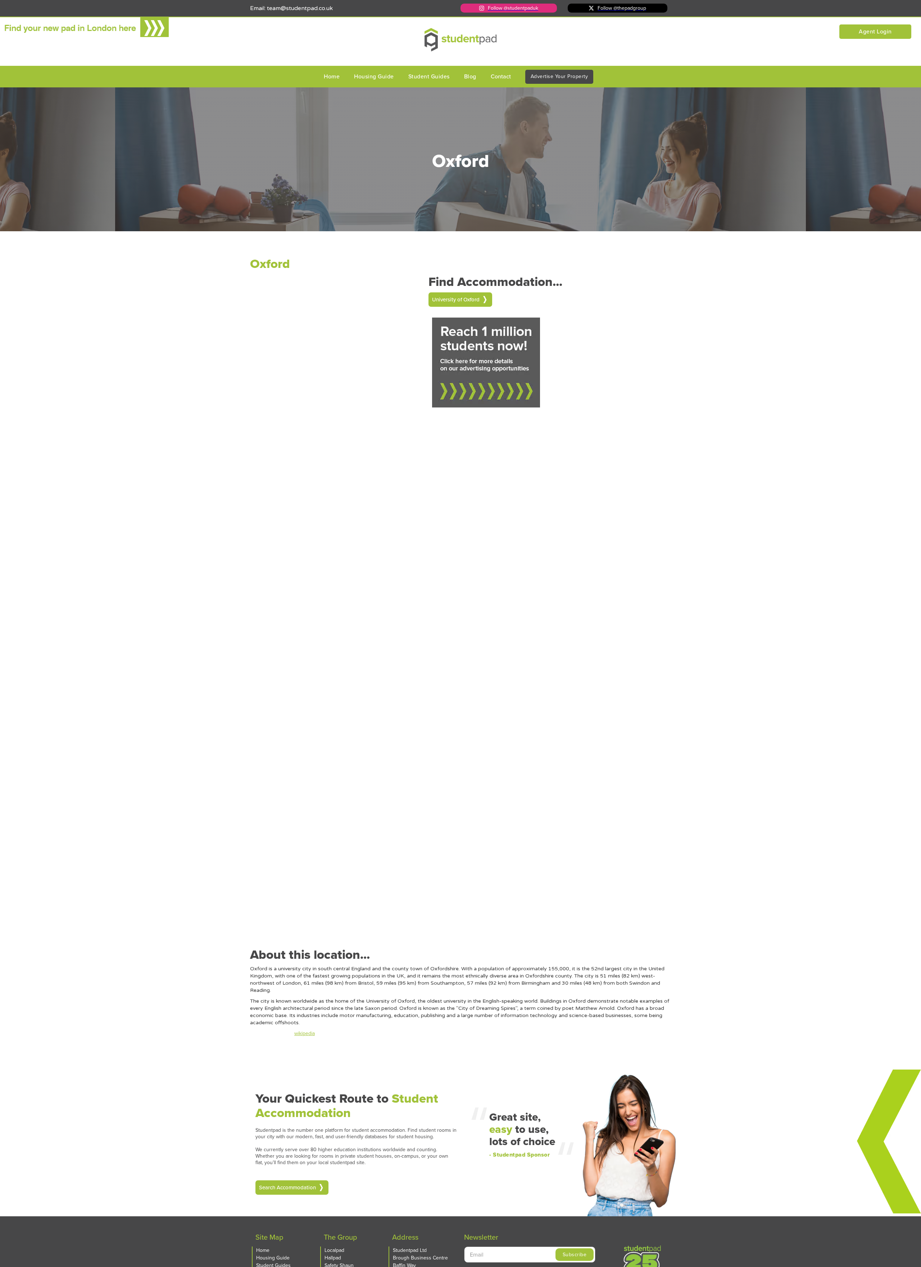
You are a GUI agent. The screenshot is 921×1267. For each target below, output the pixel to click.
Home (332, 76)
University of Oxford (456, 300)
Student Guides (429, 76)
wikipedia (304, 1033)
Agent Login (875, 31)
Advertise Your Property (559, 76)
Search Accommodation (287, 1187)
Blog (470, 76)
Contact (501, 76)
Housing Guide (374, 76)
